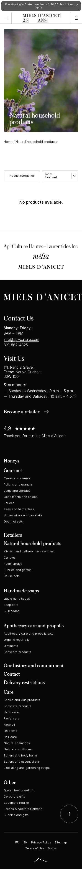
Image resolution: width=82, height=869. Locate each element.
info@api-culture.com (21, 339)
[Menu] (5, 18)
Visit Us (14, 358)
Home (8, 142)
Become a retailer (21, 412)
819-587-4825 (16, 345)
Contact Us (18, 318)
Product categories (22, 175)
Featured (51, 177)
